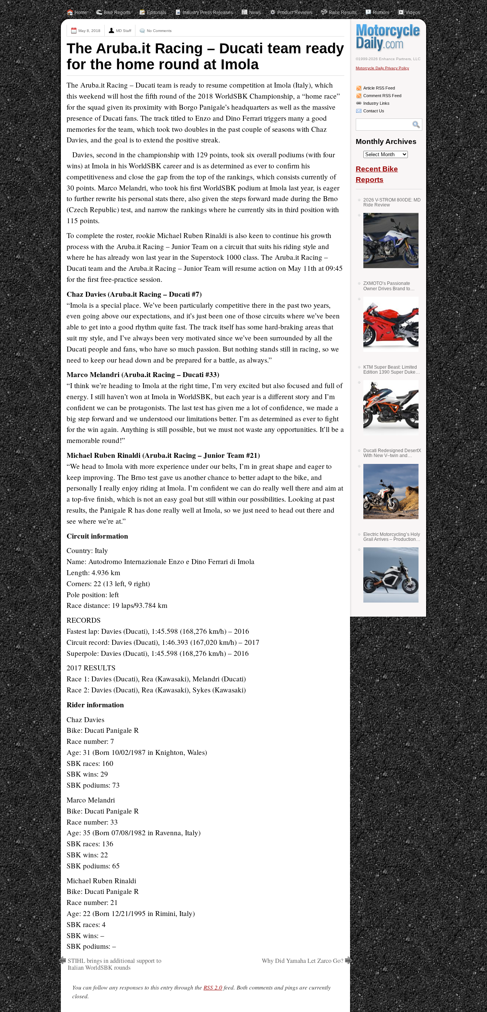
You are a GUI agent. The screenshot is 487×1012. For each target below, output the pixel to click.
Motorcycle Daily (389, 38)
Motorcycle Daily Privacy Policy (382, 68)
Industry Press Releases (208, 12)
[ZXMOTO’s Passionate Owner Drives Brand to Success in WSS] (388, 324)
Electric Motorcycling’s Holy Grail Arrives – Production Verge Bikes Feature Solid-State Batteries (391, 537)
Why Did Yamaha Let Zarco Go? (302, 960)
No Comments (159, 31)
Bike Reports (117, 12)
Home (81, 12)
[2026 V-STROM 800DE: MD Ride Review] (388, 240)
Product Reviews (294, 12)
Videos (413, 12)
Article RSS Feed (379, 88)
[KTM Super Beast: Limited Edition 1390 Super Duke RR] (388, 408)
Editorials (156, 12)
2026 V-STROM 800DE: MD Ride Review (392, 202)
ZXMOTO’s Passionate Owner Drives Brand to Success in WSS (386, 286)
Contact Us (373, 111)
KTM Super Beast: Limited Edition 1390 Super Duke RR (390, 370)
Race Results (342, 12)
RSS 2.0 (213, 987)
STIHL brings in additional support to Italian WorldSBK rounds (114, 964)
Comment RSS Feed (382, 95)
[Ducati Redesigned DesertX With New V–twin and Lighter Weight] (388, 491)
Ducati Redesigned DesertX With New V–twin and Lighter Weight (392, 453)
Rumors (381, 12)
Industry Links (376, 103)
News (255, 12)
